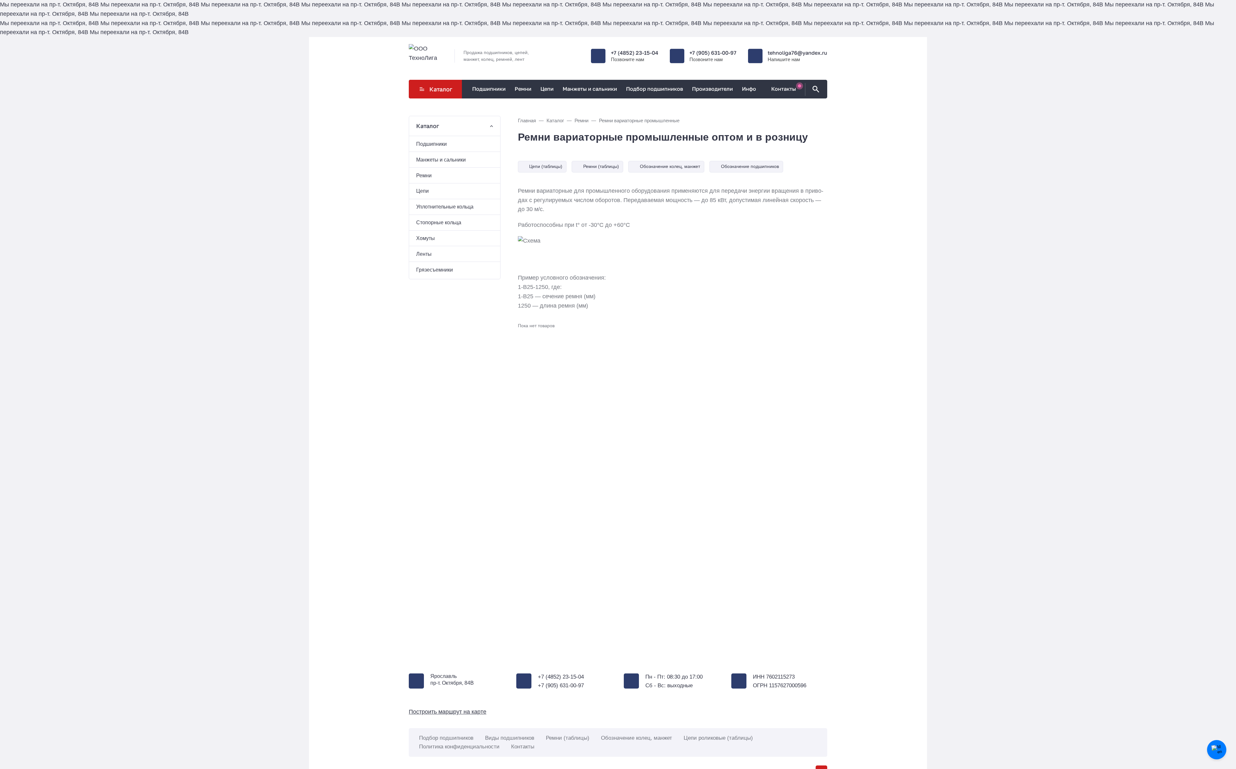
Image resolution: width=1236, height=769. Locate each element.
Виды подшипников (509, 738)
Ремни (424, 175)
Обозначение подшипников (750, 166)
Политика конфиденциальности (459, 747)
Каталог (440, 89)
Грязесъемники (434, 270)
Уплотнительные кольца (444, 206)
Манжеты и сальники (441, 159)
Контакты (522, 747)
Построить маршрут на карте (447, 712)
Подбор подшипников (446, 738)
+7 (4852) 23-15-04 (634, 53)
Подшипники (431, 144)
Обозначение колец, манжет (670, 166)
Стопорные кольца (438, 222)
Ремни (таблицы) (601, 166)
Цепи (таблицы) (545, 166)
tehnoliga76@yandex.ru (797, 53)
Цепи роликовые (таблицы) (718, 738)
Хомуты (425, 238)
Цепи (422, 191)
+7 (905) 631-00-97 (712, 53)
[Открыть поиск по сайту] (814, 89)
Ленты (424, 254)
